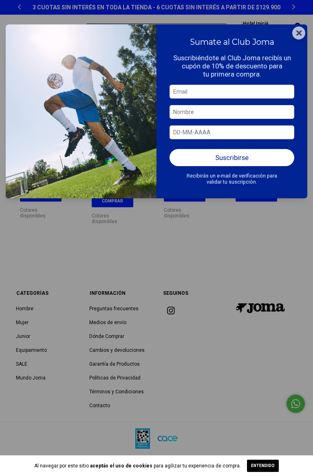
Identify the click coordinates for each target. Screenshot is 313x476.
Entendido (263, 465)
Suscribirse (232, 158)
